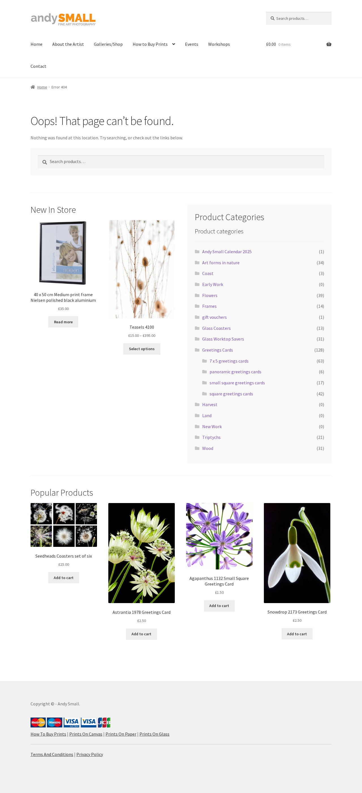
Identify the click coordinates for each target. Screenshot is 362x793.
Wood (207, 448)
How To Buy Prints (48, 734)
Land (207, 415)
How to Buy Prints (150, 44)
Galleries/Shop (108, 44)
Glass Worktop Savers (223, 339)
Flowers (209, 295)
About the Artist (68, 44)
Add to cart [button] (64, 577)
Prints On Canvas (85, 734)
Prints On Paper (120, 734)
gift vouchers (214, 317)
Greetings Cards (217, 350)
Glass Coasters (216, 328)
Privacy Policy (89, 754)
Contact (38, 66)
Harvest (209, 404)
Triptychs (211, 437)
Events (191, 44)
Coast (208, 273)
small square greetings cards (237, 382)
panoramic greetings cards (235, 371)
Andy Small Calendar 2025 (227, 251)
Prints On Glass (154, 734)
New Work (212, 426)
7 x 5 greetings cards (229, 361)
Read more (63, 321)
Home (36, 44)
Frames (209, 306)
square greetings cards (231, 393)
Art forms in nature (221, 262)
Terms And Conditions (52, 754)
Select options (142, 348)
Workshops (219, 44)
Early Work (212, 284)
